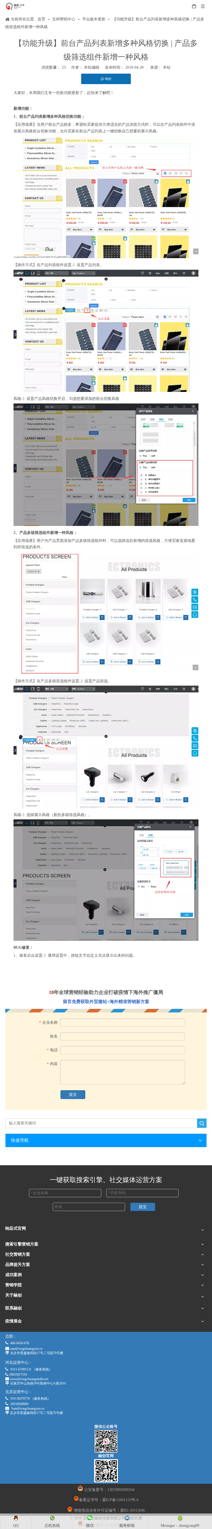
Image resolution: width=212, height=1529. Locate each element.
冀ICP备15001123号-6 (120, 1500)
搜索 (201, 1123)
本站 (167, 67)
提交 (73, 1094)
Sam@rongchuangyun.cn (27, 1408)
